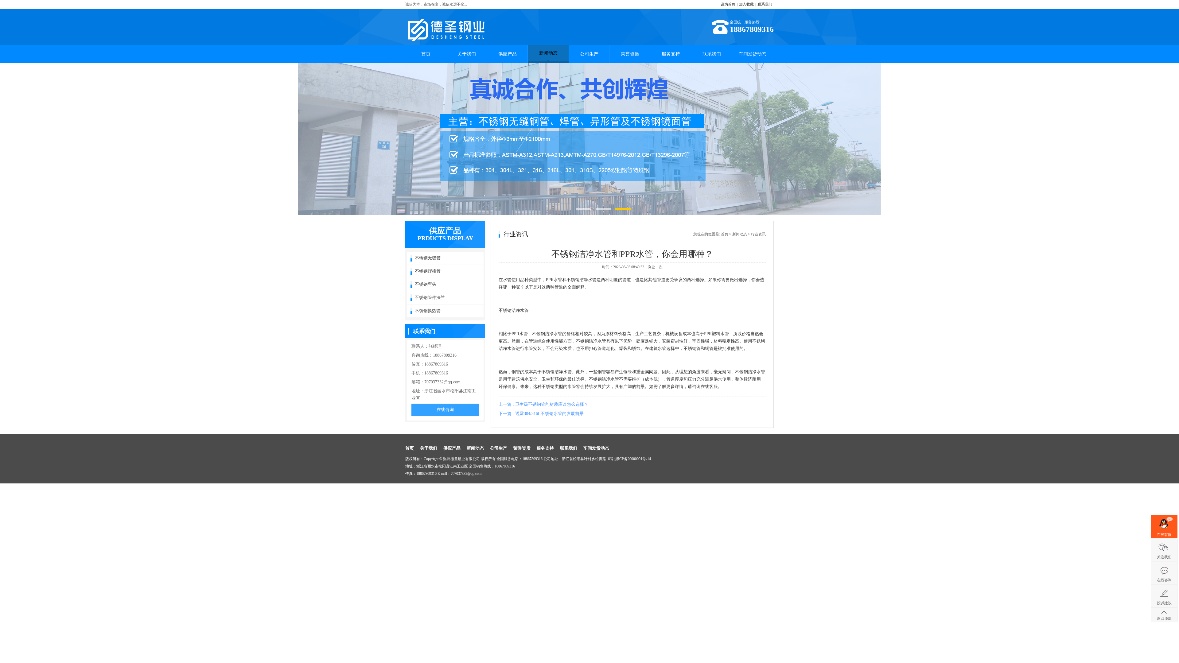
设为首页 (728, 4)
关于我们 (466, 54)
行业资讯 (758, 234)
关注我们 (1164, 557)
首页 (425, 54)
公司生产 (589, 54)
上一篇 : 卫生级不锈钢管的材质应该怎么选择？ (543, 404)
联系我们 (764, 4)
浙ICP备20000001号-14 (632, 459)
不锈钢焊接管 (428, 271)
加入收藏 (746, 4)
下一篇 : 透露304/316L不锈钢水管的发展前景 (541, 413)
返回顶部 (1164, 618)
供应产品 (507, 54)
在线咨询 (445, 409)
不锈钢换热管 (428, 310)
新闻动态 (548, 53)
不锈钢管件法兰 (430, 297)
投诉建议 (1164, 603)
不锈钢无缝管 (428, 258)
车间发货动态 (752, 54)
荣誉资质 (630, 54)
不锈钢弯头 (425, 284)
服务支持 (671, 54)
